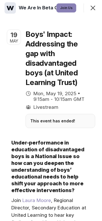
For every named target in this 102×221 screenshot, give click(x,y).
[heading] (51, 7)
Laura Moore (36, 200)
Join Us (66, 8)
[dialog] (51, 110)
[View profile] (10, 8)
